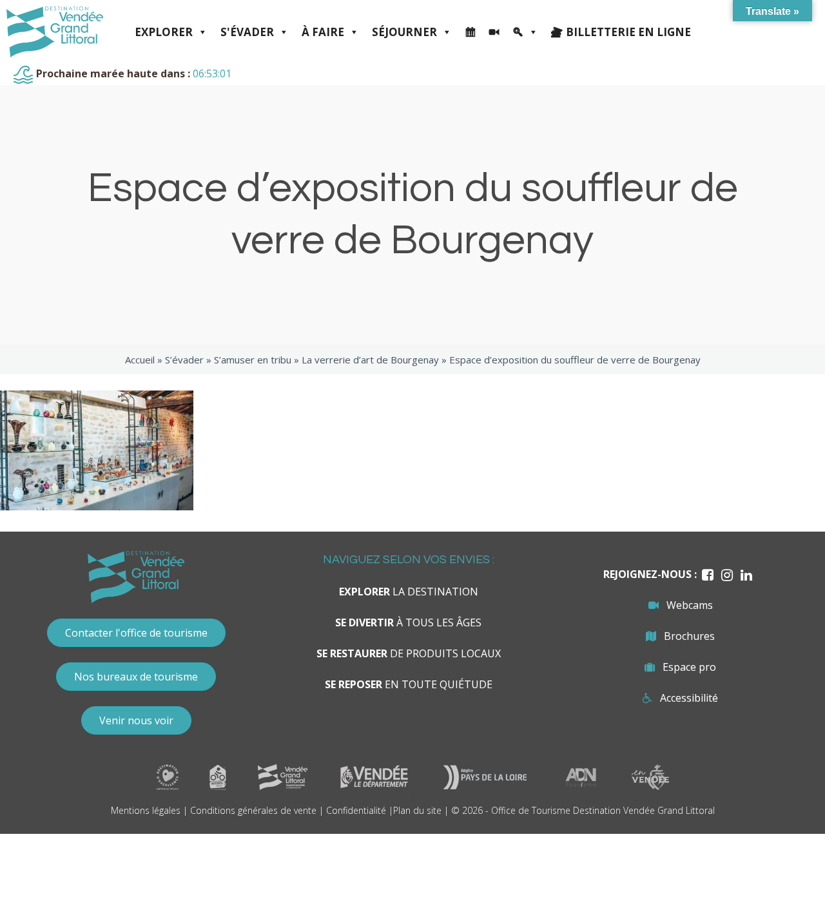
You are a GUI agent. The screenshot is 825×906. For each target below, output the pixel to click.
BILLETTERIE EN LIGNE (628, 31)
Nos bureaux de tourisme (136, 677)
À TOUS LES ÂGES (408, 622)
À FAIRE (323, 31)
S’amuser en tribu (252, 359)
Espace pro (689, 667)
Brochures (689, 636)
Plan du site (417, 810)
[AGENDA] (470, 32)
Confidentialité (356, 810)
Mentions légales (145, 810)
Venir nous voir (136, 720)
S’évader (184, 359)
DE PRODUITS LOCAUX (408, 653)
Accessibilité (689, 698)
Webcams (689, 605)
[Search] (525, 32)
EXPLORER (164, 31)
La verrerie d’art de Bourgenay (370, 359)
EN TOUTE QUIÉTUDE (408, 684)
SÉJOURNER (404, 31)
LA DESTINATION (408, 591)
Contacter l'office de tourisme (136, 633)
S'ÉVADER (247, 31)
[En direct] (494, 32)
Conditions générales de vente (253, 810)
